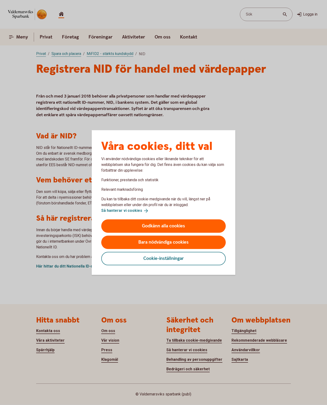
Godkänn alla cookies (163, 226)
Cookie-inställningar (163, 258)
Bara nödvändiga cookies (163, 242)
